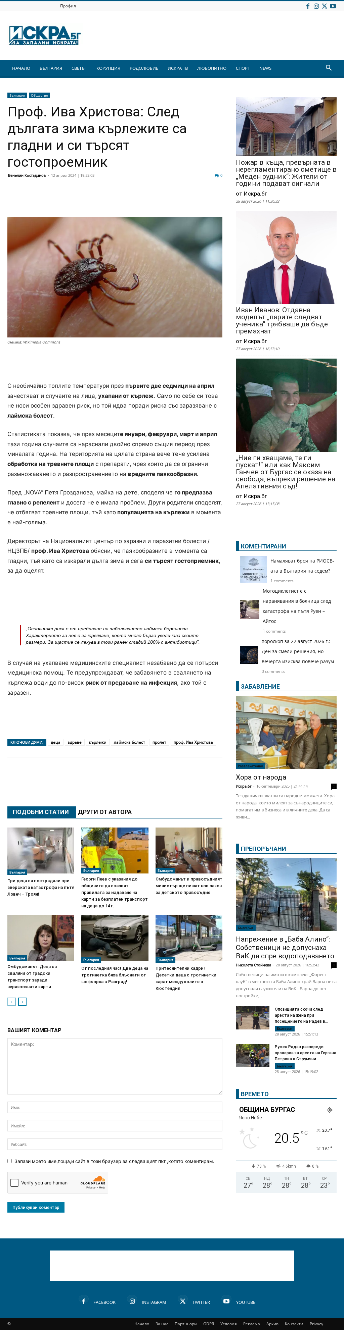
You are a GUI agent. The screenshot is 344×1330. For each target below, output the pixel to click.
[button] (328, 68)
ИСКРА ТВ (178, 68)
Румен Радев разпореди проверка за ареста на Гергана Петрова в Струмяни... (305, 1053)
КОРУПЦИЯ (108, 68)
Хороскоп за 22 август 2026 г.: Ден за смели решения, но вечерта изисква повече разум (298, 651)
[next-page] (22, 1002)
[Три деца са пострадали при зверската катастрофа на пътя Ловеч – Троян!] (40, 851)
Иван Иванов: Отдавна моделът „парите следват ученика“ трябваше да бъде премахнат (282, 321)
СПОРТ (243, 68)
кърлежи (97, 742)
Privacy (316, 1324)
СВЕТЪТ (79, 68)
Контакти (294, 1324)
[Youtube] (333, 5)
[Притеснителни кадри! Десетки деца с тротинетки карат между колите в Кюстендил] (189, 939)
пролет (159, 742)
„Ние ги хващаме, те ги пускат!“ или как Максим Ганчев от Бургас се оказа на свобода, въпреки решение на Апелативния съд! (285, 472)
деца (55, 742)
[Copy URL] (197, 201)
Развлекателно (250, 765)
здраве (75, 742)
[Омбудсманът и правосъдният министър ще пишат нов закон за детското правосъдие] (189, 850)
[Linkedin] (80, 201)
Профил (68, 6)
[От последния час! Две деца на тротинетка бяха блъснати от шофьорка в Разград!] (114, 939)
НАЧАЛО (21, 68)
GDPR (208, 1324)
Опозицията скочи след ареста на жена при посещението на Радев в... (301, 1015)
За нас (162, 1324)
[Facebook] (307, 5)
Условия (228, 1324)
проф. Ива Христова (193, 742)
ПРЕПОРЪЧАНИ (263, 848)
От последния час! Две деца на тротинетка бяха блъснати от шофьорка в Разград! (114, 975)
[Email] (113, 201)
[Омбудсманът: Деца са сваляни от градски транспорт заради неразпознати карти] (40, 938)
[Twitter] (324, 5)
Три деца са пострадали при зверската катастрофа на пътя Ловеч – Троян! (40, 887)
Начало (141, 1324)
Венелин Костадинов (27, 175)
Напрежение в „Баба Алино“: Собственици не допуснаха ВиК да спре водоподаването (285, 947)
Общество (39, 95)
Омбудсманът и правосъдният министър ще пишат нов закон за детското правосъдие (189, 885)
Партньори (186, 1324)
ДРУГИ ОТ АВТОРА (105, 811)
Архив (272, 1324)
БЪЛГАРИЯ (51, 68)
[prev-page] (11, 1002)
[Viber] (147, 201)
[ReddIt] (97, 201)
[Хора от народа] (286, 732)
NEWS (265, 68)
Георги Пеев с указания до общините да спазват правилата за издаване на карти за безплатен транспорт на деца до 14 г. (114, 892)
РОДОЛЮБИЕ (144, 68)
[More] (214, 201)
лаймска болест (129, 742)
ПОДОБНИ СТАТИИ (41, 811)
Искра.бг (244, 786)
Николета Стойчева (253, 964)
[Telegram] (164, 201)
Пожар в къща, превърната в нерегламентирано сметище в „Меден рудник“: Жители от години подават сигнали (286, 173)
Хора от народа (261, 777)
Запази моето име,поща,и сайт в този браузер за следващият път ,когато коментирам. (114, 1161)
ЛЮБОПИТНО (211, 68)
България (17, 95)
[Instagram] (316, 5)
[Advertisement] (115, 364)
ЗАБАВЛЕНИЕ (260, 686)
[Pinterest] (181, 201)
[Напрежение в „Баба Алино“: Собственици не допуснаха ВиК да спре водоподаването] (286, 894)
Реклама (251, 1324)
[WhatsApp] (130, 201)
